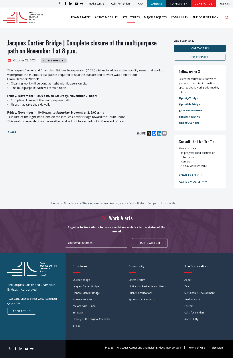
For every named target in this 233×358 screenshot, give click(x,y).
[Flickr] (81, 3)
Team (187, 286)
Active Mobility (191, 182)
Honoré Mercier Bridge (86, 293)
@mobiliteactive (189, 116)
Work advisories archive (98, 203)
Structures (131, 17)
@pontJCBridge (188, 98)
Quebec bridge (81, 279)
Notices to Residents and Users (147, 286)
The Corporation (205, 17)
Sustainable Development (199, 293)
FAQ (140, 3)
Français (225, 3)
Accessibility (191, 319)
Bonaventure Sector (84, 299)
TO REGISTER (178, 3)
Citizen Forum (137, 279)
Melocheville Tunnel (84, 306)
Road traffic (80, 17)
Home (55, 203)
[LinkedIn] (71, 3)
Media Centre (192, 299)
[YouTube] (76, 3)
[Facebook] (65, 3)
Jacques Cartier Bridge (86, 286)
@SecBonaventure (191, 110)
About (187, 279)
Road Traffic (189, 175)
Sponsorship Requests (142, 299)
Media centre (96, 3)
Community (179, 17)
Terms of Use (196, 347)
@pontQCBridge (189, 122)
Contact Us (203, 3)
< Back (11, 132)
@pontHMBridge (189, 104)
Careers (156, 3)
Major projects (155, 17)
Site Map (217, 347)
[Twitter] (60, 3)
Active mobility (106, 17)
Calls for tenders (121, 3)
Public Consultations (141, 293)
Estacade (78, 312)
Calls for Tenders (194, 312)
